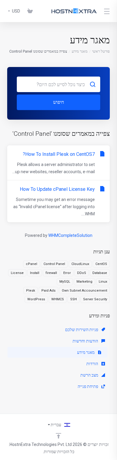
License (17, 273)
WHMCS (57, 299)
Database (99, 273)
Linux (103, 282)
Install (34, 273)
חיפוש (58, 102)
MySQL (64, 282)
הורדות (92, 363)
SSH (73, 299)
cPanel (31, 264)
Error (67, 273)
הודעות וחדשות (86, 341)
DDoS (81, 273)
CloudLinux (80, 264)
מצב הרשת (89, 375)
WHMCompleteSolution (70, 235)
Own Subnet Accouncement (84, 291)
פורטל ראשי (101, 51)
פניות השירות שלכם (82, 329)
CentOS (101, 264)
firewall (51, 273)
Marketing (84, 282)
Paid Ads (48, 291)
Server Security (95, 299)
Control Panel (54, 264)
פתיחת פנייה (88, 386)
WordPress (36, 299)
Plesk (30, 291)
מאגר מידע (80, 51)
